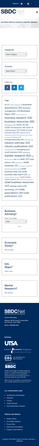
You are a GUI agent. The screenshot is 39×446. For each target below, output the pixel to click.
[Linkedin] (28, 4)
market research (18, 155)
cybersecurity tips (24, 135)
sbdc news (19, 162)
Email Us (7, 328)
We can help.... (9, 250)
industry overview (17, 142)
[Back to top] (36, 439)
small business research (26, 179)
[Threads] (25, 4)
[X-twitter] (31, 4)
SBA (17, 159)
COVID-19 (22, 125)
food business (28, 139)
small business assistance (25, 166)
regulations (9, 159)
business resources (19, 121)
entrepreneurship (14, 139)
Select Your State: (11, 218)
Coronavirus (10, 125)
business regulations (21, 114)
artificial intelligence (16, 105)
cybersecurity (24, 133)
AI (7, 105)
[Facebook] (21, 4)
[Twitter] (21, 87)
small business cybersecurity (13, 169)
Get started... (9, 293)
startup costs (18, 186)
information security (10, 149)
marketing (26, 152)
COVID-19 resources (15, 127)
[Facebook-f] (7, 87)
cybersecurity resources (12, 135)
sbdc (24, 159)
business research (18, 117)
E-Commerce (16, 137)
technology (12, 189)
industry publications (19, 146)
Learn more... (9, 271)
